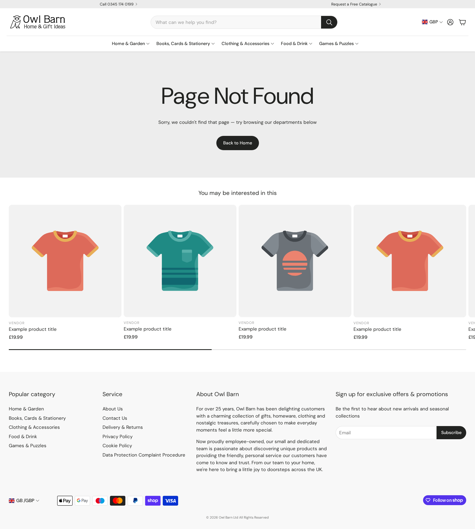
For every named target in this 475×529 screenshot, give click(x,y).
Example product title (33, 329)
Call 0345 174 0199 (117, 4)
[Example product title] (65, 261)
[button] (244, 22)
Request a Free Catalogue (354, 4)
